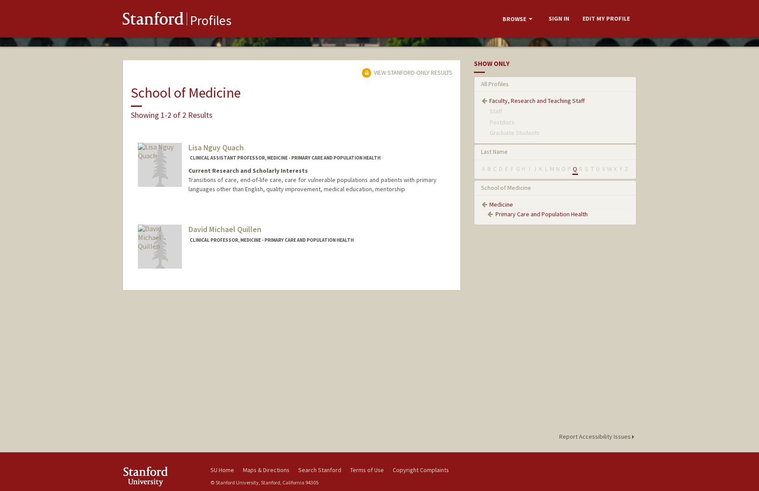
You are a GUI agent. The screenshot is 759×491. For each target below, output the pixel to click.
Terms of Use (367, 470)
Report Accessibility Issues (595, 436)
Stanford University (160, 476)
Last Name (494, 152)
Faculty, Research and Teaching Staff (537, 101)
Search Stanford (319, 470)
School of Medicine (506, 188)
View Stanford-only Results (412, 72)
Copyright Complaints (421, 470)
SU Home (222, 470)
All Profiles (495, 84)
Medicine (501, 204)
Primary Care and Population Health (541, 214)
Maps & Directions (266, 470)
